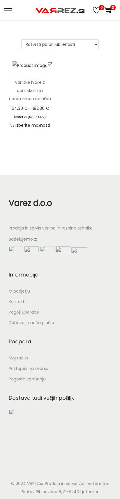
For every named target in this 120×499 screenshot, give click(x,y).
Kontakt (16, 302)
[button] (49, 63)
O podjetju (19, 291)
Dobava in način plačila (31, 323)
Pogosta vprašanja (27, 379)
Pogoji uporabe (24, 312)
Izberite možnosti (32, 125)
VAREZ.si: (35, 483)
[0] (96, 10)
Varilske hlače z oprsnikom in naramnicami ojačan (30, 90)
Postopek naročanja (28, 368)
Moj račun (18, 358)
